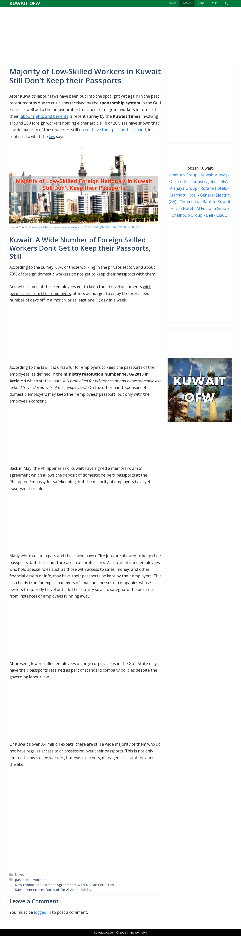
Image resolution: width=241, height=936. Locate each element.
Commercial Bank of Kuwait (205, 201)
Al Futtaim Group (212, 208)
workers (40, 879)
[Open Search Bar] (226, 3)
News (187, 3)
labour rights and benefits (44, 116)
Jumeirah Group (183, 175)
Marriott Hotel (183, 195)
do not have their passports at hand (112, 129)
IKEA (223, 181)
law (52, 136)
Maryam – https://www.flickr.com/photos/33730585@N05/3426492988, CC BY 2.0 (84, 227)
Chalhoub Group (187, 215)
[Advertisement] (120, 34)
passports (23, 879)
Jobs (201, 3)
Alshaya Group (183, 188)
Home (172, 3)
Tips (215, 3)
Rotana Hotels (214, 188)
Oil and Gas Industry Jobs (192, 181)
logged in (42, 912)
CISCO (222, 215)
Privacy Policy (138, 932)
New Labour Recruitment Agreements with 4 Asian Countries (64, 884)
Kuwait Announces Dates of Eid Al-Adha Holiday (53, 889)
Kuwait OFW (24, 3)
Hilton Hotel (182, 208)
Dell (209, 215)
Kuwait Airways (215, 175)
